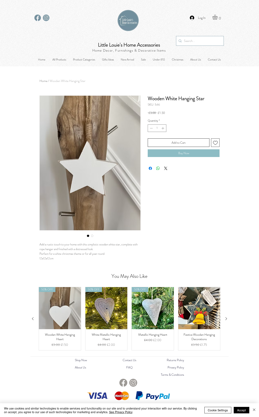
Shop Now (81, 360)
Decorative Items (152, 50)
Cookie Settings (218, 410)
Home (43, 81)
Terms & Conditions (172, 374)
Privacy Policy (176, 367)
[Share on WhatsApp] (158, 168)
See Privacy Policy (121, 412)
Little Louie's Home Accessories (129, 45)
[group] (129, 318)
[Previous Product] (32, 318)
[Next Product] (226, 318)
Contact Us (129, 360)
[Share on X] (165, 168)
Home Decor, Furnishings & (115, 50)
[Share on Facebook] (150, 168)
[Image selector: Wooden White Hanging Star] (88, 236)
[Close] (254, 410)
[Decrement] (150, 128)
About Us (80, 367)
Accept (241, 410)
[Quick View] (199, 308)
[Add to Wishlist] (215, 142)
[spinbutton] (157, 128)
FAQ (129, 367)
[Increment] (163, 128)
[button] (217, 17)
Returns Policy (175, 360)
